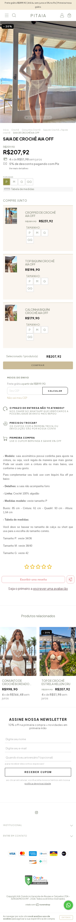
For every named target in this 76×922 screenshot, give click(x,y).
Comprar (38, 365)
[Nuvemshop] (38, 905)
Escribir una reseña (33, 579)
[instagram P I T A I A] (36, 812)
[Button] (70, 579)
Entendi (66, 917)
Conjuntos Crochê (31, 130)
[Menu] (7, 16)
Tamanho (8, 177)
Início (6, 130)
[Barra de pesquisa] (14, 16)
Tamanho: (33, 227)
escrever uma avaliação (50, 588)
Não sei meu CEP (17, 397)
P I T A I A (38, 15)
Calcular (55, 391)
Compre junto (15, 200)
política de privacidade (38, 783)
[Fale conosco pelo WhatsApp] (68, 905)
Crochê (15, 130)
